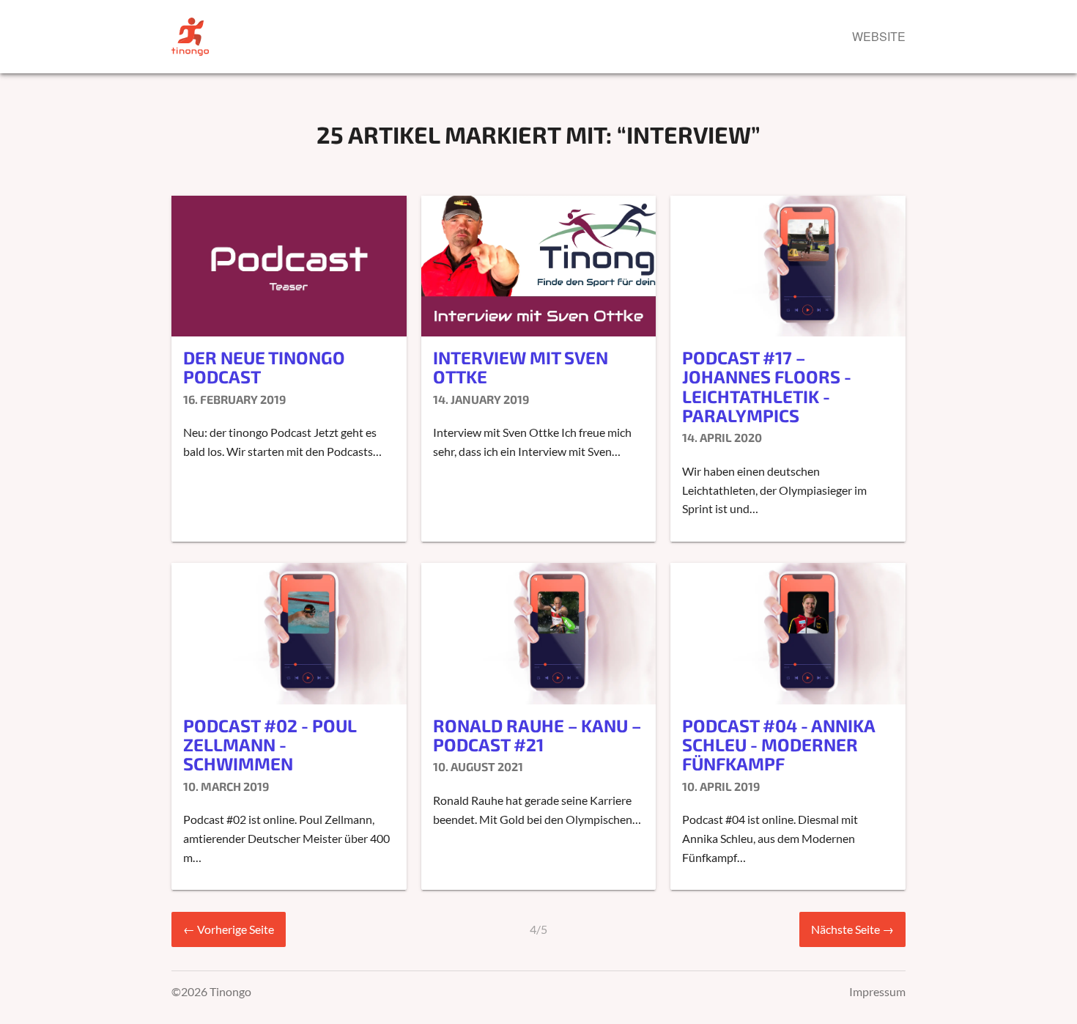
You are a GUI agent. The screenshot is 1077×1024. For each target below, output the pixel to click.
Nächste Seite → (852, 929)
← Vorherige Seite (228, 929)
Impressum (877, 991)
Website (879, 36)
